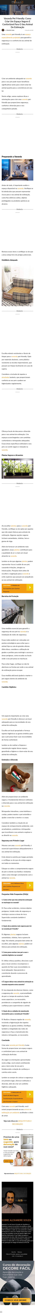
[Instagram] (8, 1179)
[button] (3, 2)
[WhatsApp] (21, 1179)
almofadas (5, 377)
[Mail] (17, 1179)
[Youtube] (25, 1179)
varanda (8, 34)
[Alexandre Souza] (3, 30)
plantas (13, 526)
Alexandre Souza (10, 30)
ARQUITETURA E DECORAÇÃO (22, 1173)
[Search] (32, 2)
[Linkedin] (12, 1179)
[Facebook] (4, 1179)
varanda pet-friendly (16, 1045)
